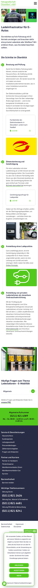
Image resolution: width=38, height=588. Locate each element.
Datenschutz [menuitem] (5, 526)
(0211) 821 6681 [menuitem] (12, 503)
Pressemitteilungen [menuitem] (9, 445)
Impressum (10, 583)
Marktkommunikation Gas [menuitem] (11, 470)
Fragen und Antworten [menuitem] (10, 452)
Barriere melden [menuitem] (8, 482)
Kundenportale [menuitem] (7, 439)
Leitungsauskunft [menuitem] (8, 442)
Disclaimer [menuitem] (17, 526)
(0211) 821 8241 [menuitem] (12, 511)
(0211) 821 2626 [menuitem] (12, 495)
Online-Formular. (12, 265)
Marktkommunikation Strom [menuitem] (12, 467)
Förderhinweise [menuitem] (7, 464)
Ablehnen (19, 565)
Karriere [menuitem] (5, 473)
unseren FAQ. (6, 402)
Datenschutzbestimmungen (22, 583)
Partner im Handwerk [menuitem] (10, 460)
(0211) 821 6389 (19, 415)
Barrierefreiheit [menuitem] (6, 524)
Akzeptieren (19, 570)
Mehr (19, 575)
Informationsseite (12, 328)
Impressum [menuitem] (20, 524)
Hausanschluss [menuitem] (7, 435)
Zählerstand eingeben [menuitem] (10, 448)
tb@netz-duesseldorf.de (14, 185)
